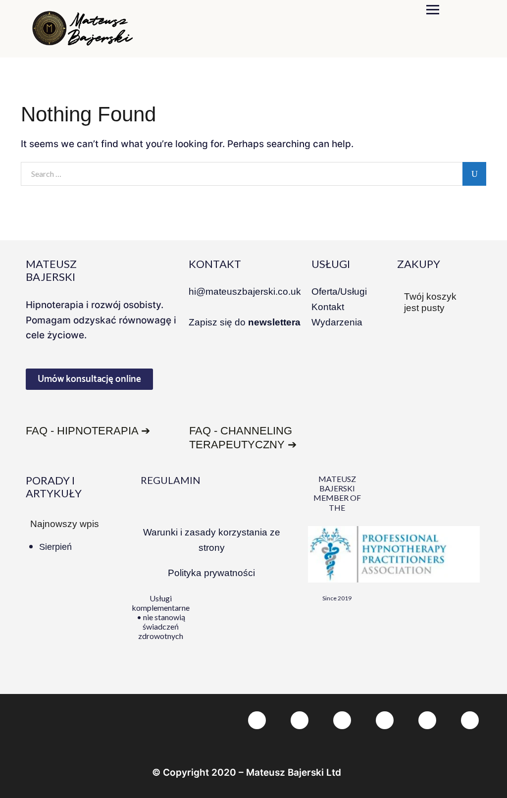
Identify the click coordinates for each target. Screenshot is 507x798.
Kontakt (327, 307)
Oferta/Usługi (339, 291)
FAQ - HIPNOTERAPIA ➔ (88, 431)
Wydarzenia (336, 322)
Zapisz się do (245, 322)
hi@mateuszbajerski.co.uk (245, 291)
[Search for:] (253, 174)
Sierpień (55, 547)
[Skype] (427, 720)
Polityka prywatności (211, 573)
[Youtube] (470, 720)
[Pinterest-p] (342, 720)
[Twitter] (299, 720)
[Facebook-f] (257, 720)
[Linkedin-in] (385, 720)
